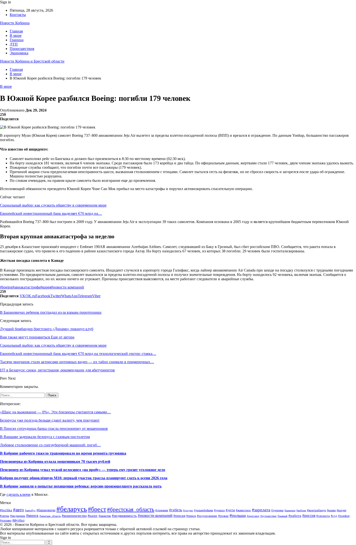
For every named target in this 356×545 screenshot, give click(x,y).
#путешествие (268, 515)
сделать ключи (19, 494)
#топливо (5, 520)
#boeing (6, 287)
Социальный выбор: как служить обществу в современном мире (53, 205)
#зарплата (261, 509)
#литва (4, 516)
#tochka (6, 510)
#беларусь (71, 509)
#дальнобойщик (203, 510)
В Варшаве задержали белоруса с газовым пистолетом (45, 437)
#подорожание (207, 516)
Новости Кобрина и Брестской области (32, 61)
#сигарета (323, 516)
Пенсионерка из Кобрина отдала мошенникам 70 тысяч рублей (55, 461)
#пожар (223, 516)
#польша (238, 515)
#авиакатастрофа (26, 287)
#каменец (290, 510)
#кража (331, 510)
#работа (294, 516)
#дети (230, 510)
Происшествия (22, 49)
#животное (243, 510)
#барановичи (46, 510)
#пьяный (282, 515)
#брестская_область (130, 509)
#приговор (253, 515)
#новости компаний (67, 287)
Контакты (18, 15)
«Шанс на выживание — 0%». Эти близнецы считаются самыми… (55, 412)
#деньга (219, 510)
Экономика (19, 53)
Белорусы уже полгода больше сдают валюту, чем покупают (50, 420)
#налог (93, 516)
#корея (45, 287)
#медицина (17, 516)
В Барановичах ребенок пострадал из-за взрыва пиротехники (50, 312)
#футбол (18, 520)
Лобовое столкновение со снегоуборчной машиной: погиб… (50, 445)
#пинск (191, 516)
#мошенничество (74, 516)
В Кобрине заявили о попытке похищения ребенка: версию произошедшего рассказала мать (81, 486)
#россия (308, 515)
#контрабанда (316, 510)
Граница (16, 40)
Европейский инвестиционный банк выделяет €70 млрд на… (51, 213)
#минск (32, 515)
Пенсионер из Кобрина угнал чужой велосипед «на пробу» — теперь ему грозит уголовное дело (82, 470)
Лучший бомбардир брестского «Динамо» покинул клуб (46, 329)
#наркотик (105, 516)
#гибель (175, 510)
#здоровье (277, 510)
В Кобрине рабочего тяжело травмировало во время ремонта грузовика (63, 453)
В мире (16, 35)
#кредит (341, 510)
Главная (16, 31)
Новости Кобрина (15, 23)
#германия (161, 510)
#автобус (30, 510)
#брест (97, 509)
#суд (334, 516)
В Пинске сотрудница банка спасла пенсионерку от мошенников (54, 428)
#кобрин (301, 510)
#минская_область (50, 515)
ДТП (14, 44)
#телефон (343, 516)
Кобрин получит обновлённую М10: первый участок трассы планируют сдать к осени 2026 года (83, 478)
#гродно (188, 510)
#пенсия (179, 516)
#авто (18, 509)
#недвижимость (124, 516)
